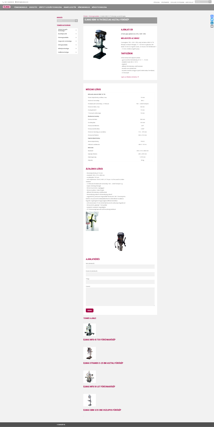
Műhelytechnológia (99, 7)
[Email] (212, 26)
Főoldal (157, 2)
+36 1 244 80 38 (9, 2)
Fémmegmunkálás (20, 7)
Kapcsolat (190, 2)
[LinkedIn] (212, 23)
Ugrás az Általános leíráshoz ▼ (130, 77)
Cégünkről (165, 2)
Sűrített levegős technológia (50, 7)
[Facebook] (212, 16)
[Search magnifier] (210, 1)
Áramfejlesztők (70, 7)
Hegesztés (33, 7)
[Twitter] (212, 19)
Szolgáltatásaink (177, 2)
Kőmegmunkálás (84, 7)
